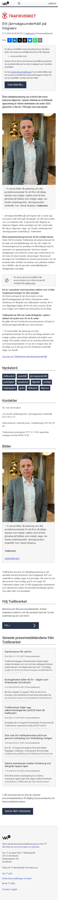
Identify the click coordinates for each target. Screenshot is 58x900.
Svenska (6, 889)
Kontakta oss (32, 868)
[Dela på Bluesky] (30, 40)
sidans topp (30, 283)
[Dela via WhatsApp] (35, 40)
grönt (21, 388)
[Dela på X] (19, 40)
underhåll (22, 376)
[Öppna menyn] (19, 3)
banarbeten (23, 382)
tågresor (45, 388)
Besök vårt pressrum (17, 811)
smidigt (47, 382)
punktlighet (8, 382)
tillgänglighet (9, 388)
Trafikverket (29, 33)
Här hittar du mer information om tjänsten (20, 847)
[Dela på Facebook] (9, 40)
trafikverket (8, 376)
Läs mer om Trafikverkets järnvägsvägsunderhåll (24, 356)
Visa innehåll (15, 84)
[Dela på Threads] (25, 40)
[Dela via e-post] (40, 40)
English (14, 889)
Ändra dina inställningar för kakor (17, 878)
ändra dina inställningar (21, 72)
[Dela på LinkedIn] (14, 40)
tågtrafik (36, 382)
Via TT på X (7, 873)
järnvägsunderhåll (38, 376)
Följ (7, 625)
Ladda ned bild (12, 558)
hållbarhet (32, 388)
